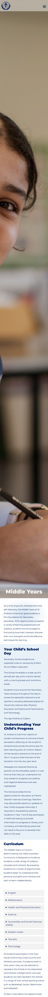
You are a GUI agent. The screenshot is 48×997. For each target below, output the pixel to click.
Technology (14, 946)
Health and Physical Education (24, 907)
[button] (44, 6)
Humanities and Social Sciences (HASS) (24, 923)
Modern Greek (15, 932)
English (12, 893)
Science (12, 914)
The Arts (12, 939)
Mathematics (15, 900)
